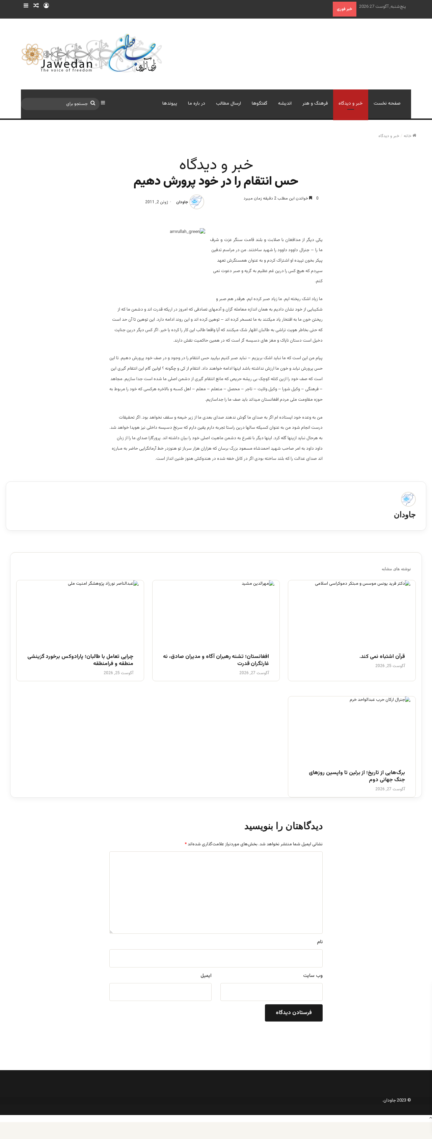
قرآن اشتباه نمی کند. (382, 657)
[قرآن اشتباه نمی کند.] (351, 613)
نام (320, 942)
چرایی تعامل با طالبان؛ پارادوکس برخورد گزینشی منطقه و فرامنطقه (80, 661)
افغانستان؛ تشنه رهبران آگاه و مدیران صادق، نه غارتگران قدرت (216, 661)
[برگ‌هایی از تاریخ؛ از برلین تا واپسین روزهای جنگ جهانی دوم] (351, 729)
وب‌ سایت (313, 976)
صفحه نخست (387, 103)
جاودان (182, 202)
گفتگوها (259, 103)
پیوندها (169, 103)
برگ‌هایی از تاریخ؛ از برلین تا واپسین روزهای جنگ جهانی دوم (357, 777)
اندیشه (285, 103)
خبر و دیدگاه (351, 103)
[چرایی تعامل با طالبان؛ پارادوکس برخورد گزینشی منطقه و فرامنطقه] (80, 613)
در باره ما (196, 103)
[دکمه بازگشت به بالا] (430, 1118)
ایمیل (206, 976)
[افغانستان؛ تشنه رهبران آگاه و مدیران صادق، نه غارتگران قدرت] (216, 613)
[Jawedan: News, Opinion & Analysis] (92, 53)
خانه (408, 136)
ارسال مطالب (228, 103)
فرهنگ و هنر (315, 103)
